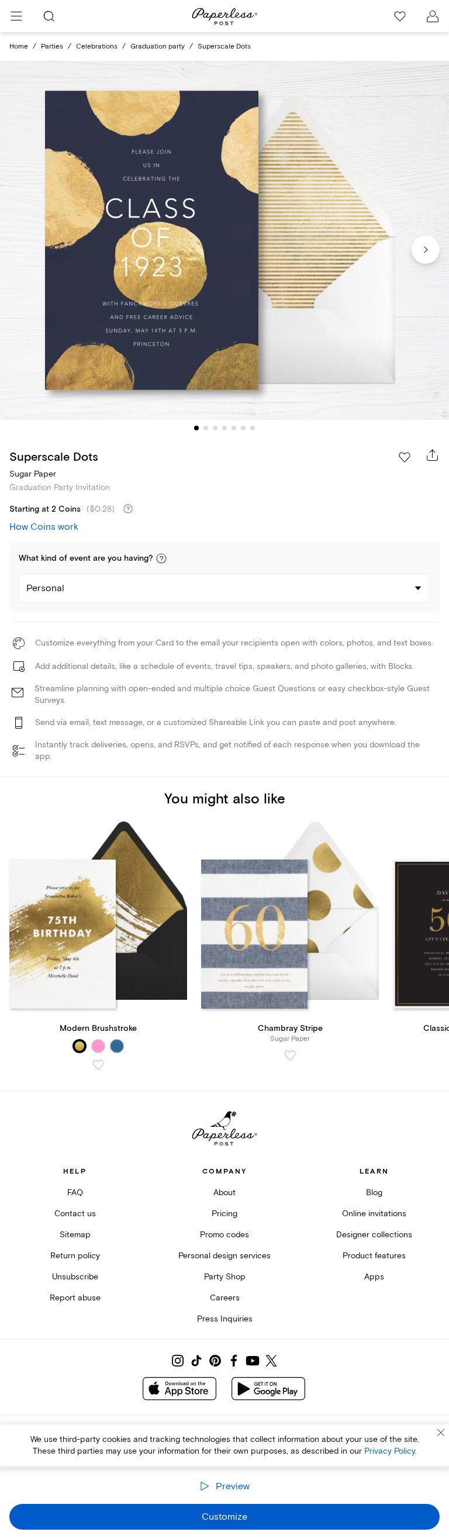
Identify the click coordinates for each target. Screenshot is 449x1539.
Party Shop (225, 1277)
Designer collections (374, 1235)
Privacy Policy (389, 1451)
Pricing (224, 1214)
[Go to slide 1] (196, 428)
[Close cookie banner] (441, 1433)
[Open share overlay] (433, 455)
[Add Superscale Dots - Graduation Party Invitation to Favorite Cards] (405, 457)
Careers (225, 1298)
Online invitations (374, 1214)
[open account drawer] (432, 16)
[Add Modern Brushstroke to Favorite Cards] (98, 1065)
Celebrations (97, 46)
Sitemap (75, 1235)
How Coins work (43, 527)
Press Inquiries (225, 1319)
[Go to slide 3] (215, 428)
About (224, 1193)
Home (18, 46)
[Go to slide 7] (252, 428)
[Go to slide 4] (224, 428)
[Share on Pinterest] (215, 1361)
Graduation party (157, 46)
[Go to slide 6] (243, 428)
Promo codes (224, 1235)
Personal (45, 588)
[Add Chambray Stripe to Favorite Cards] (290, 1055)
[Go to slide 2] (205, 428)
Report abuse (75, 1298)
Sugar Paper (32, 474)
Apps (374, 1277)
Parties (52, 46)
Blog (374, 1193)
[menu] (16, 16)
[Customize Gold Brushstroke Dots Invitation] (224, 240)
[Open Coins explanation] (128, 509)
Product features (374, 1256)
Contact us (75, 1214)
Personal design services (224, 1256)
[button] (161, 558)
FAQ (75, 1193)
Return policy (75, 1256)
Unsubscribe (75, 1277)
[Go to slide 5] (234, 428)
